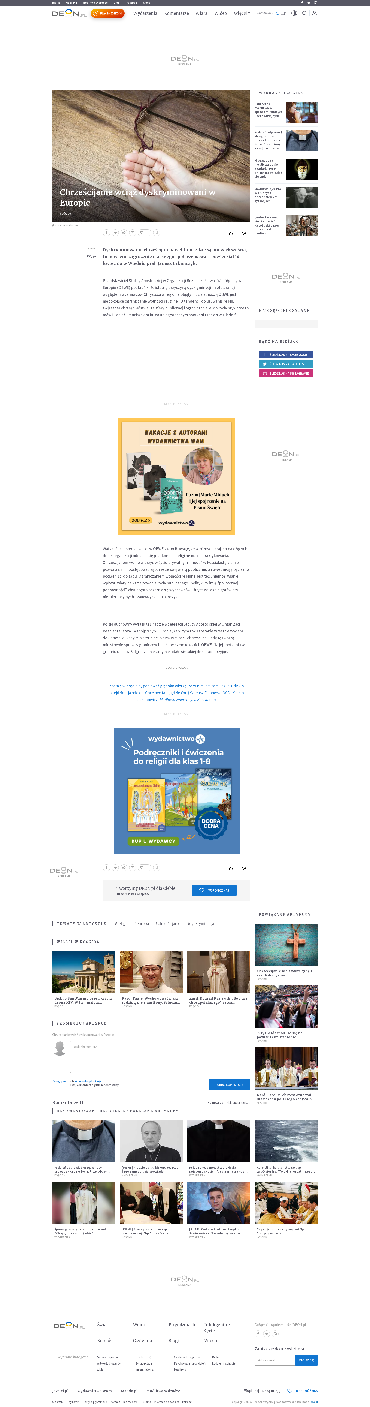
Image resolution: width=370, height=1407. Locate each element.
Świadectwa (144, 1363)
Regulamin (73, 1402)
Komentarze (176, 13)
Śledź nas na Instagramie (289, 373)
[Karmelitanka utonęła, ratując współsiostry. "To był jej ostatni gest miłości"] (286, 1141)
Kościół (65, 214)
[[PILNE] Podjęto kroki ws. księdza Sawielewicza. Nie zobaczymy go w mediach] (218, 1203)
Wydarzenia (145, 13)
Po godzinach (182, 1324)
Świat (102, 1324)
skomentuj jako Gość (88, 1081)
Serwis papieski (107, 1357)
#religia (121, 923)
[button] (294, 13)
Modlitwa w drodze (95, 3)
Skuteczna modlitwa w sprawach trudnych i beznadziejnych (269, 110)
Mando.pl (129, 1391)
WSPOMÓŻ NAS (307, 1391)
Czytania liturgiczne (187, 1357)
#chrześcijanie (168, 923)
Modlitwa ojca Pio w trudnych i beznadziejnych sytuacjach (268, 195)
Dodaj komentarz (229, 1085)
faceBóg (132, 3)
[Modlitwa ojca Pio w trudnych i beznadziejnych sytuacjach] (302, 197)
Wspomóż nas (218, 890)
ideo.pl (314, 1402)
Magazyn (71, 3)
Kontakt (115, 1402)
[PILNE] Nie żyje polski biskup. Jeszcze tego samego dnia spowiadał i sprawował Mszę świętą (150, 1171)
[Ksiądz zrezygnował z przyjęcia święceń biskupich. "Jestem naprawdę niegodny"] (218, 1141)
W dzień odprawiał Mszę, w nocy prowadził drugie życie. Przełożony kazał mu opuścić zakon (268, 142)
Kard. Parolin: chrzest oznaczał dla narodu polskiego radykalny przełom (285, 1099)
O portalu (57, 1402)
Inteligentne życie (217, 1327)
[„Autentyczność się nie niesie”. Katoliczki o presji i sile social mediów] (302, 225)
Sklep (146, 3)
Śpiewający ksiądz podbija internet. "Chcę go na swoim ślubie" (80, 1231)
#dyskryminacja (200, 923)
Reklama (146, 1402)
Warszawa (264, 13)
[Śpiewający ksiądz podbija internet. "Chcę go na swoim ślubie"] (83, 1203)
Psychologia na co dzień (190, 1363)
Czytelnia (142, 1340)
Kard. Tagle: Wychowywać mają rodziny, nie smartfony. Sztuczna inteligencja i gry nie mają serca (150, 1002)
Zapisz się (306, 1360)
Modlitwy (180, 1370)
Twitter (309, 3)
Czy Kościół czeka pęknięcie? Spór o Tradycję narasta (283, 1231)
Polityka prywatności (95, 1402)
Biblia (56, 3)
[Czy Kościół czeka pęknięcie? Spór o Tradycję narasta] (286, 1203)
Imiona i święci (145, 1370)
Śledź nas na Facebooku (288, 355)
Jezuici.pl (60, 1391)
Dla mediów (130, 1402)
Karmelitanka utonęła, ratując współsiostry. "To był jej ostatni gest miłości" (284, 1171)
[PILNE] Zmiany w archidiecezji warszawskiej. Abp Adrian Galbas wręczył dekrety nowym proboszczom (150, 1233)
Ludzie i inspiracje (224, 1363)
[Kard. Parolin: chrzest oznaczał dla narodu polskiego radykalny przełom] (286, 1068)
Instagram (315, 3)
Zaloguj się (59, 1081)
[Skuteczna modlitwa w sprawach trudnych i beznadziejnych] (302, 112)
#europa (141, 923)
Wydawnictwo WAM (94, 1391)
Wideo (220, 13)
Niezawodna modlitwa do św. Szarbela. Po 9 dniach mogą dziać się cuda (268, 168)
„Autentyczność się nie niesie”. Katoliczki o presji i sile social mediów (268, 225)
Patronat (187, 1402)
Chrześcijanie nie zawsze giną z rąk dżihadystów (284, 973)
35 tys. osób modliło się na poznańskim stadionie (280, 1035)
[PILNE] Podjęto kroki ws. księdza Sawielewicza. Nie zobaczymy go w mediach (215, 1233)
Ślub (100, 1370)
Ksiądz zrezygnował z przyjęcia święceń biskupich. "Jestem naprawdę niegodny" (217, 1171)
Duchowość (143, 1357)
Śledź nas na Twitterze (288, 364)
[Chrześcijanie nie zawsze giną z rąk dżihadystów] (286, 945)
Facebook (302, 3)
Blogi (117, 3)
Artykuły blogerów (109, 1363)
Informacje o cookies (166, 1402)
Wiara (201, 13)
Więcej (240, 13)
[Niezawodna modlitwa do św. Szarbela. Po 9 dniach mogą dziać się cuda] (302, 169)
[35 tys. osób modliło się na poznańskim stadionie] (286, 1006)
